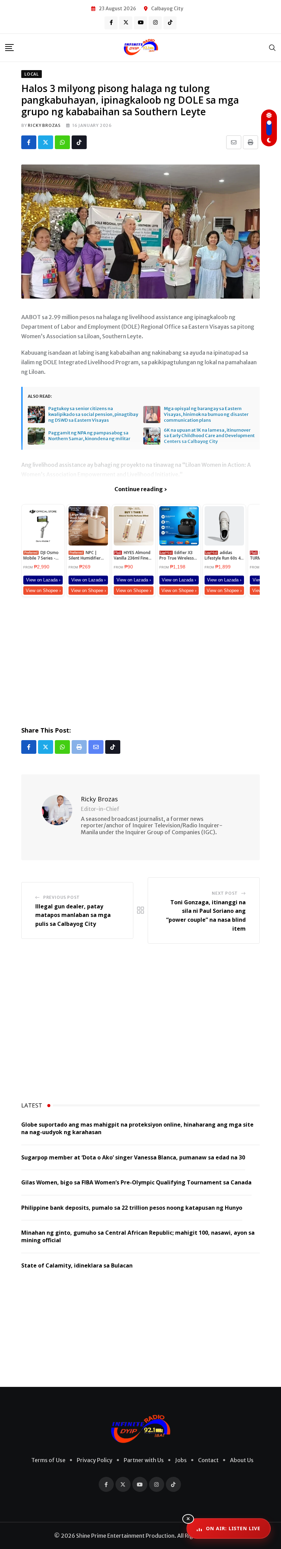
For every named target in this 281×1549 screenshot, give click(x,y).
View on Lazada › (43, 579)
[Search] (272, 47)
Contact (208, 1460)
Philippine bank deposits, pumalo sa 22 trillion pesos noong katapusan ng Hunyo (131, 1207)
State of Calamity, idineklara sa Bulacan (77, 1265)
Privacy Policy (94, 1460)
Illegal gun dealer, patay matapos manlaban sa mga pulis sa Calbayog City (73, 915)
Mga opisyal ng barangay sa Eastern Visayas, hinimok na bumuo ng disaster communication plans (206, 414)
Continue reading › (140, 489)
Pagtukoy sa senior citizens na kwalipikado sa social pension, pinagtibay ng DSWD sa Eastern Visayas (93, 414)
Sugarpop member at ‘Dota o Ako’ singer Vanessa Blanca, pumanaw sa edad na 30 (133, 1157)
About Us (242, 1460)
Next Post (225, 893)
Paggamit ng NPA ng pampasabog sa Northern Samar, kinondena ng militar (89, 436)
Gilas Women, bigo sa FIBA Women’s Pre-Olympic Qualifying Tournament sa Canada (136, 1182)
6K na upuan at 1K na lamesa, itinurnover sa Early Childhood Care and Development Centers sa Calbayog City (209, 436)
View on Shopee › (43, 590)
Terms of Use (48, 1460)
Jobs (181, 1460)
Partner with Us (144, 1460)
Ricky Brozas (44, 125)
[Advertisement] (140, 660)
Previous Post (61, 897)
